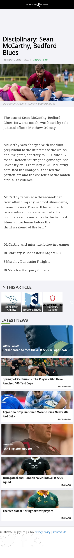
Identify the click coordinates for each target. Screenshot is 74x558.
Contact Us (59, 532)
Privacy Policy (42, 532)
